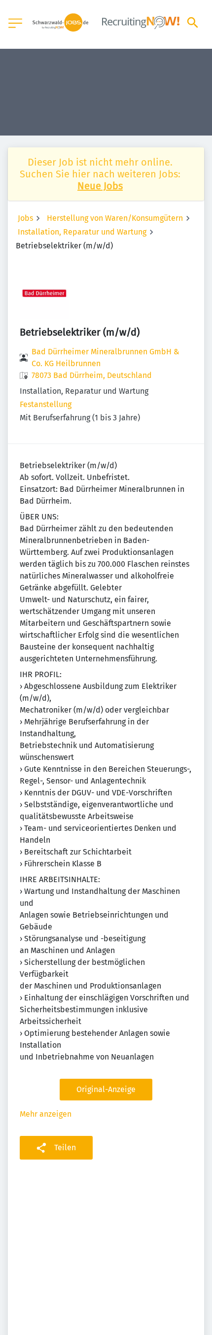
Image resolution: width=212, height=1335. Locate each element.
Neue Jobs (100, 186)
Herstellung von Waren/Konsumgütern (115, 218)
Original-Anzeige (106, 1089)
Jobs (25, 218)
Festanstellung (45, 404)
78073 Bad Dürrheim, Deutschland (92, 375)
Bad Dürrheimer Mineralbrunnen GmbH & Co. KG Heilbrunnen (105, 357)
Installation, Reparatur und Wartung (82, 232)
